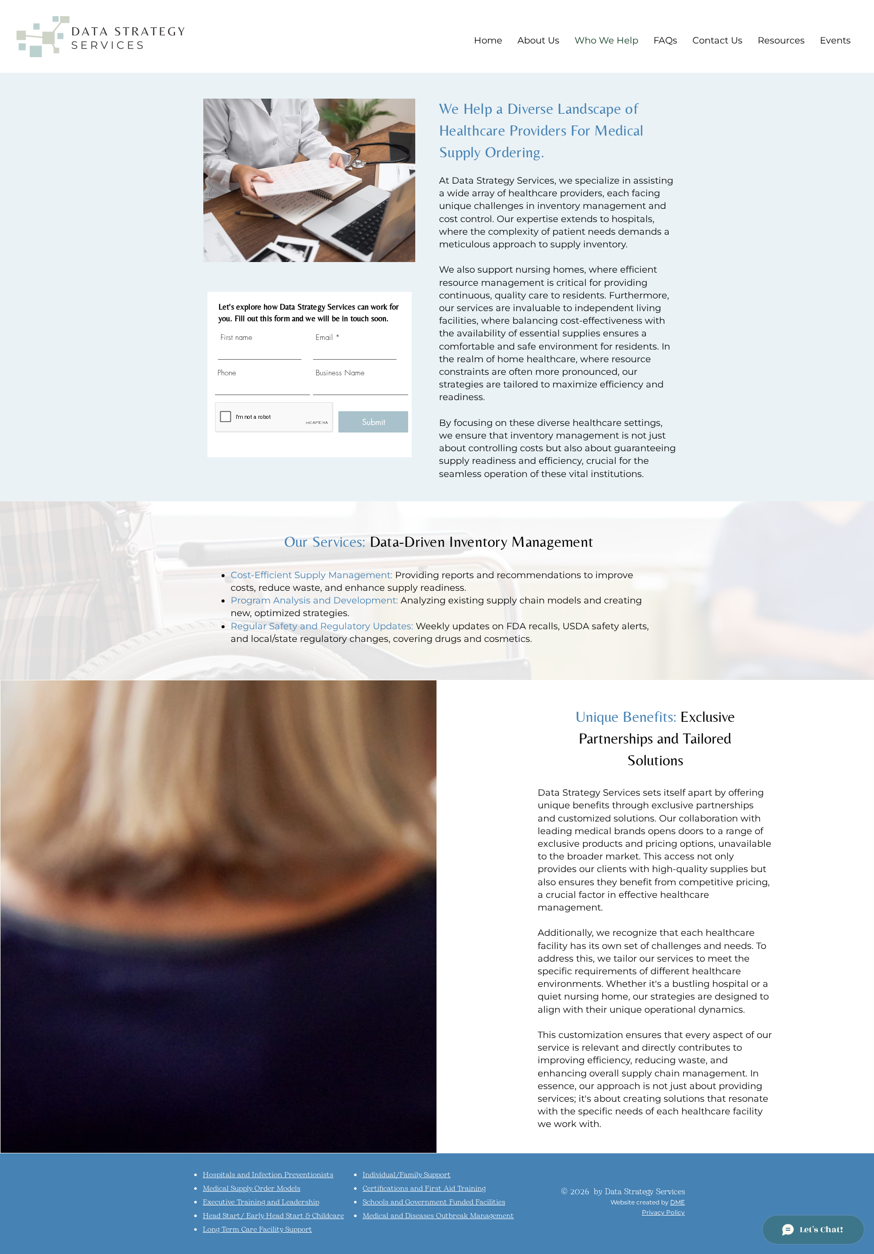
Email (324, 337)
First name (236, 337)
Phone (226, 373)
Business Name (340, 373)
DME (677, 1202)
